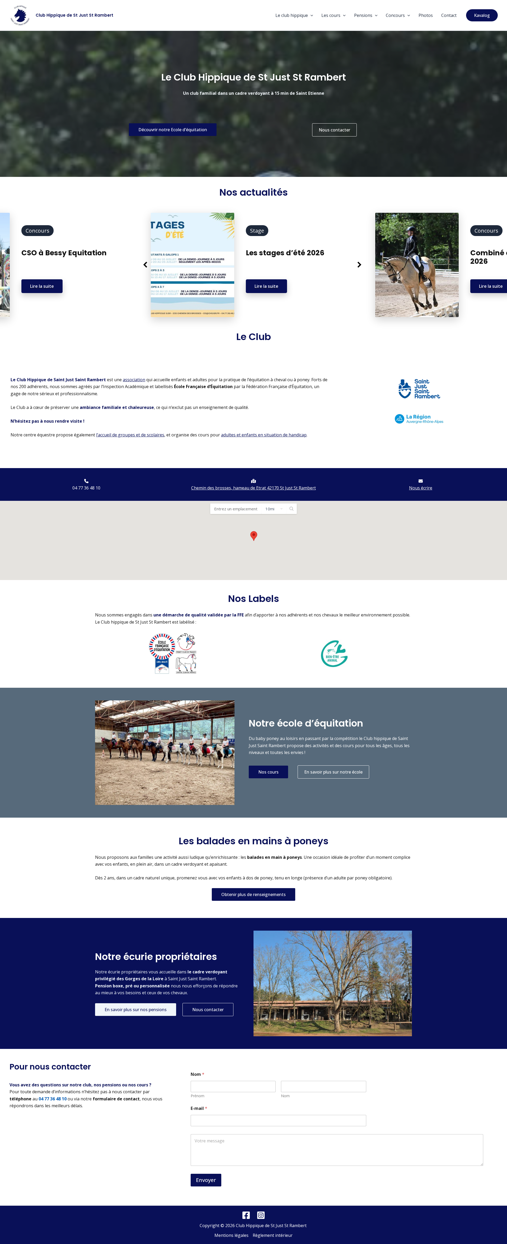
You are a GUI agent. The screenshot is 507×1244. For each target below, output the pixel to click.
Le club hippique (291, 15)
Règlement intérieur (273, 1235)
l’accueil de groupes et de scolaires (130, 435)
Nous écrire (420, 488)
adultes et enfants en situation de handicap (264, 435)
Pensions (363, 15)
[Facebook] (246, 1215)
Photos (426, 15)
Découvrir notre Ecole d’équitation (172, 130)
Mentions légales (231, 1235)
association (134, 380)
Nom (285, 1096)
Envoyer (206, 1180)
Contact (449, 15)
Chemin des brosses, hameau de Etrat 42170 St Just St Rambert (253, 488)
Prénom (197, 1096)
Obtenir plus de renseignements (253, 894)
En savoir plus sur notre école (333, 772)
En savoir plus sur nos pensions (136, 1009)
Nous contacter (334, 130)
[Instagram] (261, 1215)
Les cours (330, 15)
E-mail (199, 1108)
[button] (310, 15)
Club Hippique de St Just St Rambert (74, 15)
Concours (395, 15)
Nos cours (268, 772)
